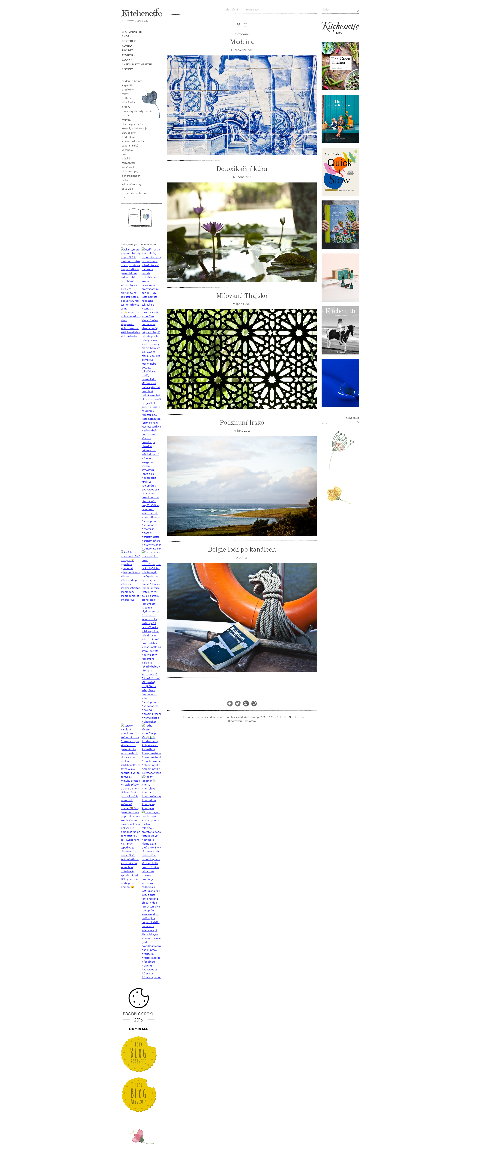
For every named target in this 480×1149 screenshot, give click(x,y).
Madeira (242, 42)
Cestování (129, 55)
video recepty (130, 171)
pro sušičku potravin (134, 193)
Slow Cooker (129, 133)
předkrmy (128, 89)
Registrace (252, 9)
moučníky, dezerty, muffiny (138, 111)
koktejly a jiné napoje (134, 128)
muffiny (126, 120)
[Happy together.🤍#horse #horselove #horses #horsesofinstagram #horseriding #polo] (151, 792)
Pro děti (128, 50)
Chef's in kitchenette (137, 64)
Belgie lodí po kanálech (242, 549)
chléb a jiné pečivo (133, 124)
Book (140, 217)
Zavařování (128, 167)
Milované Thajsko (241, 296)
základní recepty (131, 184)
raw (124, 154)
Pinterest (254, 703)
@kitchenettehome (145, 244)
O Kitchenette (132, 32)
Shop (125, 36)
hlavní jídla (128, 102)
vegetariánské (130, 145)
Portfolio (129, 41)
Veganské (127, 150)
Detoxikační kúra (241, 169)
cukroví (126, 115)
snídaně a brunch (132, 81)
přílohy (126, 107)
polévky (126, 98)
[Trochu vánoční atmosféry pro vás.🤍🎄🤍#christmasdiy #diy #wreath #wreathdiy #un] (151, 749)
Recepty (127, 69)
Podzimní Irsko (242, 423)
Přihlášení (231, 9)
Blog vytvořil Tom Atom (242, 721)
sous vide (127, 189)
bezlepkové (129, 137)
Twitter (238, 703)
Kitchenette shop (340, 27)
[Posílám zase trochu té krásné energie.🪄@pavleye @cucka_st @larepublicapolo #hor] (130, 576)
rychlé (125, 180)
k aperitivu (128, 85)
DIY (123, 197)
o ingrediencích (131, 176)
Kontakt (128, 46)
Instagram (246, 703)
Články (127, 60)
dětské (126, 158)
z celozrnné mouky (133, 141)
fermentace (129, 163)
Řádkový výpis (245, 25)
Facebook (230, 703)
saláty (125, 94)
